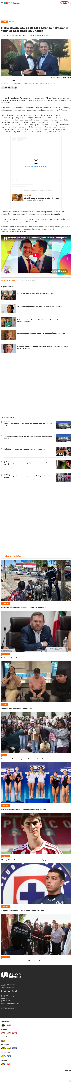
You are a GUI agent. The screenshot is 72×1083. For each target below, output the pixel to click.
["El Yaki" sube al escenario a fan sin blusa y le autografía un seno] (17, 197)
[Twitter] (6, 87)
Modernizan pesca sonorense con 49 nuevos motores (22, 961)
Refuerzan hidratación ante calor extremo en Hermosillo (23, 607)
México (11, 21)
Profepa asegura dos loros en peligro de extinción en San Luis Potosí (28, 463)
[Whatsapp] (2, 87)
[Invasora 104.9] (3, 1041)
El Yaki (19, 280)
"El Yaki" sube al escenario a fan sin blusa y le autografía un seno (41, 199)
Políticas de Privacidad (7, 1008)
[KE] (3, 1064)
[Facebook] (9, 87)
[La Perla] (9, 1064)
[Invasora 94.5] (3, 1033)
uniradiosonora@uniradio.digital (10, 1003)
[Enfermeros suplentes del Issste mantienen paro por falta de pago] (63, 425)
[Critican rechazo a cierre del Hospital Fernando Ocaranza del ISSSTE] (63, 438)
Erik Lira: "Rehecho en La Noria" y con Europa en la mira (22, 910)
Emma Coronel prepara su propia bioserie (35, 293)
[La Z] (14, 1048)
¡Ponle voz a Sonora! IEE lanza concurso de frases (20, 658)
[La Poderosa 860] (9, 1033)
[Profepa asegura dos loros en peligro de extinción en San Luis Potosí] (63, 464)
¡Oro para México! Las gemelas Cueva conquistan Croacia (23, 809)
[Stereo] (3, 1048)
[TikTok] (16, 991)
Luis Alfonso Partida (30, 280)
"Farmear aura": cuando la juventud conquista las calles (23, 759)
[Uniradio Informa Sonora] (12, 3)
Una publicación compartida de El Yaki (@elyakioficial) (36, 190)
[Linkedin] (12, 87)
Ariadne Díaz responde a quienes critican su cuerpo (39, 306)
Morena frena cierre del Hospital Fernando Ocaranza (24, 450)
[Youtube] (9, 991)
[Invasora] (3, 1025)
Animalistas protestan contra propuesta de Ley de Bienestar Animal (28, 476)
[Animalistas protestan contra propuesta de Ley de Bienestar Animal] (63, 477)
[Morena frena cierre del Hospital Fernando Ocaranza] (63, 451)
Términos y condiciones (8, 1007)
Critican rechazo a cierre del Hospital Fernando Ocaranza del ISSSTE (28, 437)
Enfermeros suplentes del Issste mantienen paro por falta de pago (28, 424)
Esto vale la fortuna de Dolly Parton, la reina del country (41, 333)
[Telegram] (15, 87)
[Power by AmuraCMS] (66, 1071)
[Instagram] (13, 991)
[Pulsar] (9, 1025)
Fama (4, 21)
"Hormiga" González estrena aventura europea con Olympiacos (26, 860)
